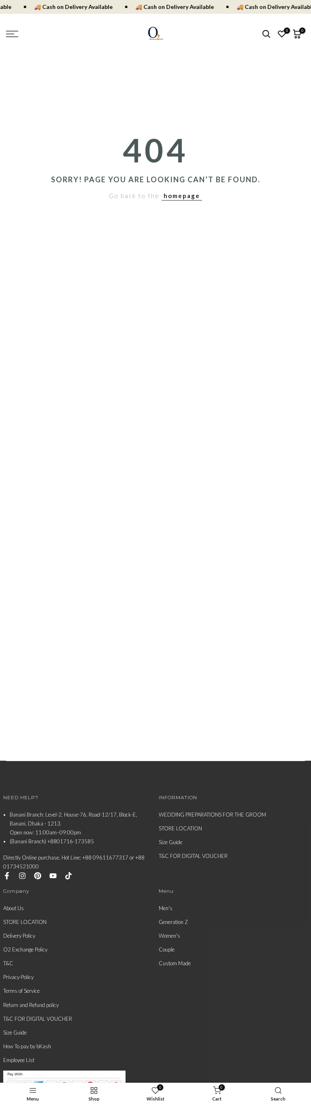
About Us (13, 908)
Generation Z (173, 922)
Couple (167, 949)
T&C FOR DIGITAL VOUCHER (193, 856)
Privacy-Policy (18, 977)
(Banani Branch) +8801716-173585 (52, 841)
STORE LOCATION (180, 828)
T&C (8, 963)
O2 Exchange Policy (25, 949)
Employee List (18, 1060)
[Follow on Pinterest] (37, 876)
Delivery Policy (19, 935)
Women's (169, 935)
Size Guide (170, 842)
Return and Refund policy (31, 1005)
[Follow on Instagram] (22, 876)
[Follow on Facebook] (7, 876)
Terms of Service (21, 991)
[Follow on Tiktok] (68, 876)
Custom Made (175, 963)
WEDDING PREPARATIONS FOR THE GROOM (212, 814)
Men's (166, 908)
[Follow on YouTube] (53, 876)
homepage (182, 195)
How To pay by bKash (27, 1046)
